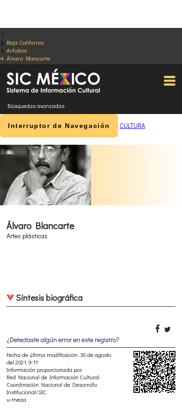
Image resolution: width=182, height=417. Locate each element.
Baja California (25, 42)
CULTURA (132, 125)
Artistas (17, 50)
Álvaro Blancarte (28, 58)
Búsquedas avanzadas (35, 105)
